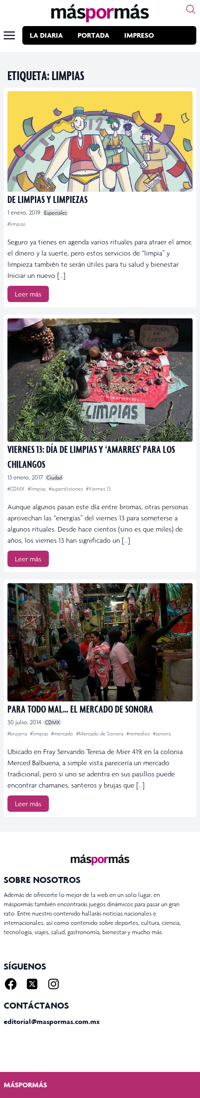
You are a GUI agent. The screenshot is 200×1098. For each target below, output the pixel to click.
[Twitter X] (32, 984)
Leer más (28, 294)
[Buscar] (190, 9)
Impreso (139, 35)
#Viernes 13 (98, 488)
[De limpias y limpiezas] (100, 141)
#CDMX (16, 488)
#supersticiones (66, 488)
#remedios (139, 733)
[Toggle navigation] (9, 35)
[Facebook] (11, 984)
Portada (93, 35)
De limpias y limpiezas (47, 199)
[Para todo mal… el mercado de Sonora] (100, 642)
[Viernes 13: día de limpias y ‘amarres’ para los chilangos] (100, 379)
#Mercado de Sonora (100, 733)
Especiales (55, 212)
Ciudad (54, 477)
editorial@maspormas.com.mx (52, 1021)
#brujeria (17, 733)
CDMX (52, 722)
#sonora (162, 733)
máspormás (25, 1084)
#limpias (16, 224)
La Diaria (46, 35)
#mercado (62, 733)
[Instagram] (53, 984)
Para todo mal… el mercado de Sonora (80, 708)
